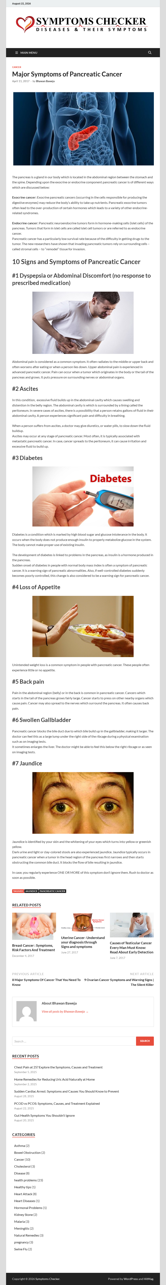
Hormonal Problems (28, 1208)
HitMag (148, 1279)
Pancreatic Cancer (52, 891)
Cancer (16, 67)
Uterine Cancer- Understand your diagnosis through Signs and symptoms (83, 942)
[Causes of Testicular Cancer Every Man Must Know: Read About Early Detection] (132, 926)
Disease (19, 1173)
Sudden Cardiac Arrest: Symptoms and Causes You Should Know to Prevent (66, 1091)
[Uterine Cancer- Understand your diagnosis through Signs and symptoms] (83, 924)
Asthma (19, 1145)
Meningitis (21, 1228)
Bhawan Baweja (45, 81)
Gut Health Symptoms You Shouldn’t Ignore (44, 1115)
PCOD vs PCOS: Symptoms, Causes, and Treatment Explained (57, 1103)
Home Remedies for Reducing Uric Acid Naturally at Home (54, 1079)
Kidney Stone (23, 1214)
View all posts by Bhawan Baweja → (65, 1011)
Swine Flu (21, 1249)
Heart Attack (23, 1194)
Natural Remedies (26, 1235)
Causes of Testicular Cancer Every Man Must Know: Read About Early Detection (131, 947)
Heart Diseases (24, 1201)
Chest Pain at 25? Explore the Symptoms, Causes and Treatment (58, 1067)
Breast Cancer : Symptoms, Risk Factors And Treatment (33, 947)
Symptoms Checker (47, 1279)
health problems (25, 1180)
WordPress (131, 1279)
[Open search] (150, 52)
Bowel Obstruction (27, 1152)
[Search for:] (83, 1041)
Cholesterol (22, 1166)
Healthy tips (22, 1187)
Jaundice (31, 891)
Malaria (19, 1221)
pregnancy (21, 1242)
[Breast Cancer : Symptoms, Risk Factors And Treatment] (34, 927)
